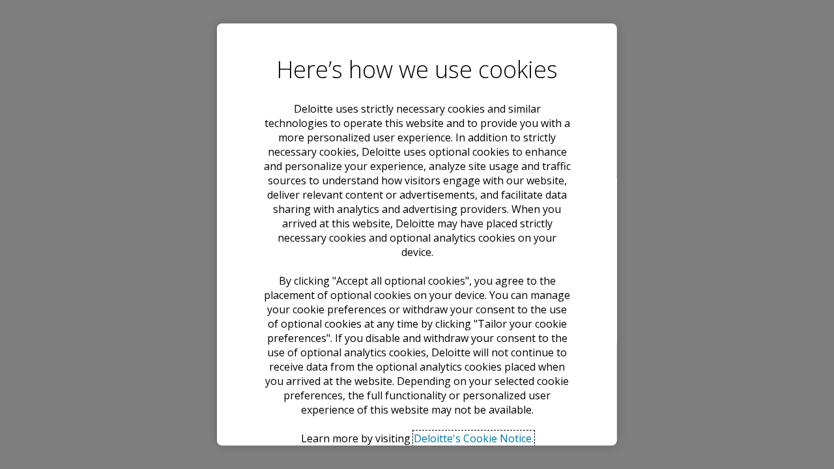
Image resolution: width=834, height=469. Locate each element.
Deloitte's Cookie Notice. (473, 438)
